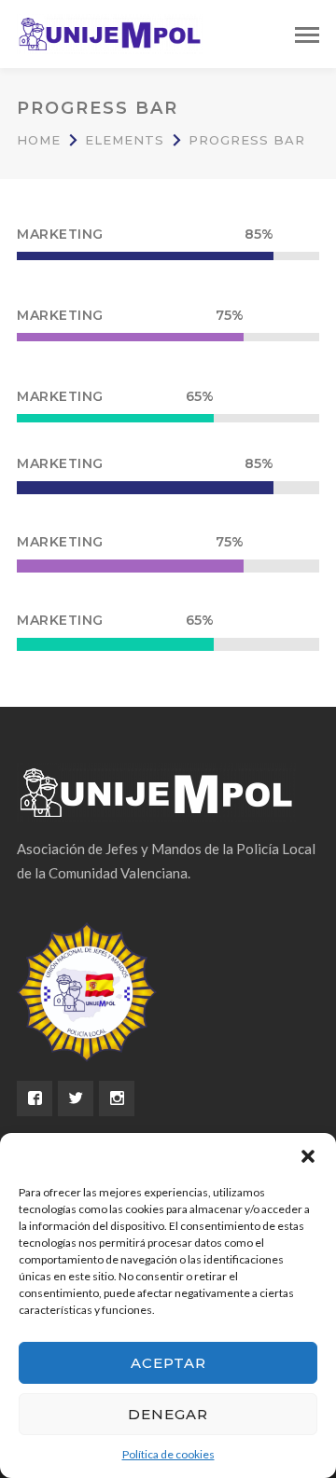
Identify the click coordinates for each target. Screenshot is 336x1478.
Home (39, 139)
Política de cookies (168, 1454)
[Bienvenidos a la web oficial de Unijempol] (110, 31)
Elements (124, 139)
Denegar (168, 1414)
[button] (308, 1156)
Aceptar (168, 1363)
